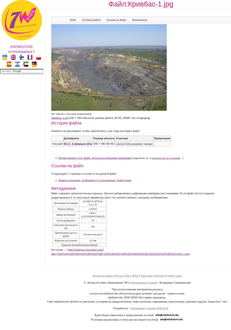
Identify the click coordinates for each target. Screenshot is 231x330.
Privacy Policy (123, 275)
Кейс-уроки (175, 275)
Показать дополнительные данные (79, 245)
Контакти (160, 275)
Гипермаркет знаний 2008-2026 (149, 308)
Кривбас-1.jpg (59, 117)
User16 (120, 143)
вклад (148, 143)
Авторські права (102, 275)
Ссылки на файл (116, 19)
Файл (73, 19)
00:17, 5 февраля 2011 (78, 143)
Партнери (146, 275)
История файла (91, 19)
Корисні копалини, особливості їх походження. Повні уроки (94, 180)
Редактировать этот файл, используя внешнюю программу (95, 157)
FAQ (135, 275)
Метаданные (139, 19)
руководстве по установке (166, 158)
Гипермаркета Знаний (143, 282)
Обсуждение (134, 143)
